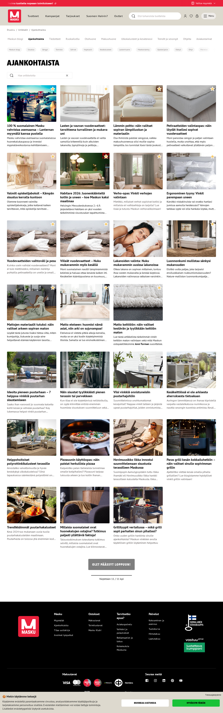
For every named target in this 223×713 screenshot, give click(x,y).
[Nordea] (129, 683)
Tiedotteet (55, 38)
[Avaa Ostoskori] (197, 16)
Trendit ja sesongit (168, 38)
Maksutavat (94, 620)
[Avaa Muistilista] (191, 16)
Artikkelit (23, 29)
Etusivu (11, 29)
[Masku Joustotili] (108, 683)
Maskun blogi (15, 38)
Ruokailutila (73, 38)
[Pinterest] (172, 680)
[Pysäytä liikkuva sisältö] (12, 3)
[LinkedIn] (164, 680)
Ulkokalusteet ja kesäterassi (136, 38)
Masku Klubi (94, 630)
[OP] (118, 683)
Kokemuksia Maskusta (123, 648)
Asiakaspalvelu (124, 624)
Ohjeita (187, 38)
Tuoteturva (154, 628)
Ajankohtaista (38, 29)
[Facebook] (147, 680)
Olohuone (90, 38)
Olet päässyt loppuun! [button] (111, 564)
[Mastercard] (77, 683)
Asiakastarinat (204, 38)
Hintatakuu (154, 633)
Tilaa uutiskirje (62, 630)
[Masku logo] (28, 624)
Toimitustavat (95, 625)
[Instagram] (155, 680)
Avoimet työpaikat (63, 635)
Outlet (118, 16)
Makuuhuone (108, 38)
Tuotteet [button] (33, 16)
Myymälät (59, 620)
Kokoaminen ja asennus (156, 622)
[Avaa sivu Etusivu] (14, 16)
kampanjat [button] (52, 16)
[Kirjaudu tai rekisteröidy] (185, 16)
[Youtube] (181, 680)
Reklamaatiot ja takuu (125, 639)
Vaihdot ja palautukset (123, 631)
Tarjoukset (73, 16)
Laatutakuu (154, 638)
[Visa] (66, 683)
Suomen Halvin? (97, 16)
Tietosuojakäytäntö (213, 695)
